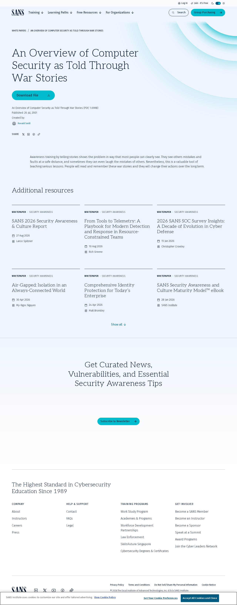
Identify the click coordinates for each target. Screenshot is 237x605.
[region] (118, 598)
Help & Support (77, 504)
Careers (17, 525)
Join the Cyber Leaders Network (196, 546)
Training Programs (134, 504)
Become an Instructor (190, 518)
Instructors (19, 518)
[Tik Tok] (71, 590)
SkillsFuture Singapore (136, 544)
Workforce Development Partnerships (137, 528)
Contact (71, 511)
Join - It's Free (201, 3)
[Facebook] (62, 590)
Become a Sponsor (188, 525)
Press (15, 532)
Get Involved (184, 504)
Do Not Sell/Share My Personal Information (175, 585)
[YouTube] (53, 590)
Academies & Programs (136, 518)
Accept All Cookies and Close (200, 598)
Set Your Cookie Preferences (161, 598)
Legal (70, 525)
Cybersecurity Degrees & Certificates (145, 551)
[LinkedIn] (36, 590)
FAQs (69, 518)
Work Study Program (134, 511)
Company (18, 504)
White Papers (19, 30)
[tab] (35, 12)
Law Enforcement (132, 537)
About (16, 511)
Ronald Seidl (24, 123)
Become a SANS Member (191, 511)
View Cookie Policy (105, 597)
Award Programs (186, 539)
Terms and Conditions (139, 585)
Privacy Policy (117, 585)
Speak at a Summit (188, 532)
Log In (184, 3)
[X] (45, 590)
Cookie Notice (209, 585)
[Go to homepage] (18, 12)
